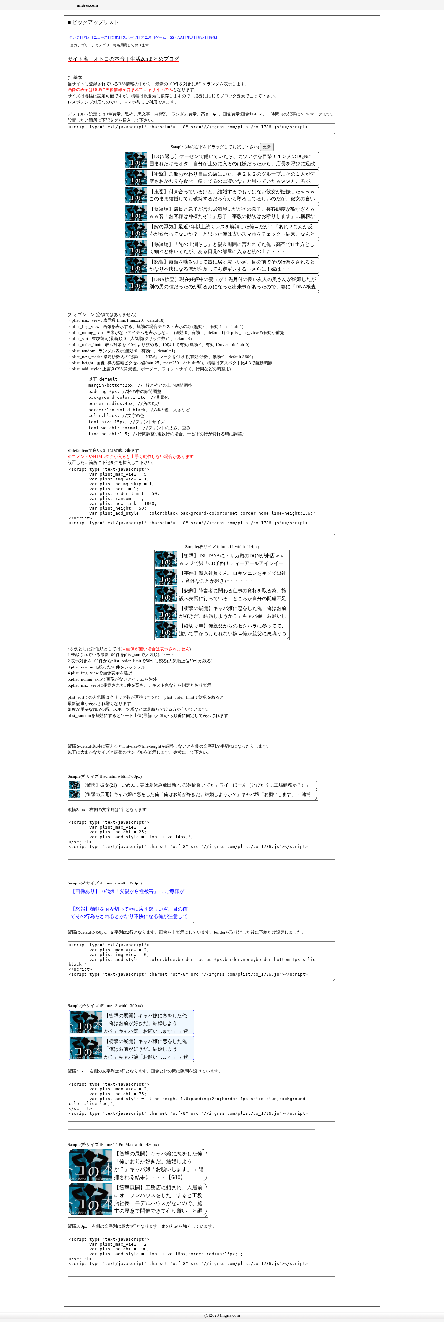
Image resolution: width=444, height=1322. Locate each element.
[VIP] (86, 37)
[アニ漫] (146, 37)
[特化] (212, 37)
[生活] (190, 37)
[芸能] (115, 37)
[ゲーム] (160, 37)
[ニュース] (100, 37)
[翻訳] (201, 37)
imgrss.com (87, 5)
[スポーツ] (129, 37)
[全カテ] (74, 37)
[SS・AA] (176, 37)
